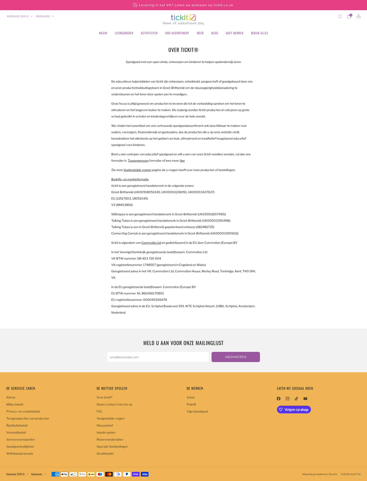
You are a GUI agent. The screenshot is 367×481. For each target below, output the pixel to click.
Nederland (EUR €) (18, 16)
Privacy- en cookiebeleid (23, 411)
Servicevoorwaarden (20, 439)
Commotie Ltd (151, 242)
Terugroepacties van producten (27, 418)
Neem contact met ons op (114, 404)
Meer (200, 33)
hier (182, 160)
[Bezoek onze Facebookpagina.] (278, 398)
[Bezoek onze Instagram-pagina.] (287, 398)
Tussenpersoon (138, 160)
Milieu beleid (14, 404)
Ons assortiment (177, 33)
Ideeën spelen (106, 432)
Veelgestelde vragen (110, 418)
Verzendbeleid (16, 432)
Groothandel (105, 453)
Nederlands (43, 16)
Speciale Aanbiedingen (112, 446)
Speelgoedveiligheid (20, 446)
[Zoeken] (340, 16)
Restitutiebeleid (16, 425)
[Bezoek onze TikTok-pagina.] (296, 398)
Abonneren (236, 357)
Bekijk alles (259, 33)
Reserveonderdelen (110, 439)
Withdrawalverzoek (19, 453)
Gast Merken (234, 33)
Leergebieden (124, 33)
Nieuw (103, 33)
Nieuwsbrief (105, 425)
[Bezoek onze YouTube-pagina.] (305, 398)
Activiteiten (149, 33)
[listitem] (183, 5)
